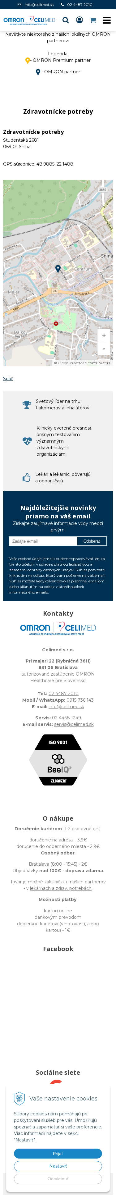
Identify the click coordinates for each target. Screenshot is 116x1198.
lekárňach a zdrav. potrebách (61, 888)
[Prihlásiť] (79, 20)
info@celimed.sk (39, 4)
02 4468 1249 (66, 718)
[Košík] (93, 20)
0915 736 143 (80, 700)
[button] (65, 20)
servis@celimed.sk (74, 724)
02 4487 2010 (79, 4)
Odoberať (92, 541)
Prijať (58, 1153)
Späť (8, 378)
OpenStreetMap (72, 363)
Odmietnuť (58, 1178)
